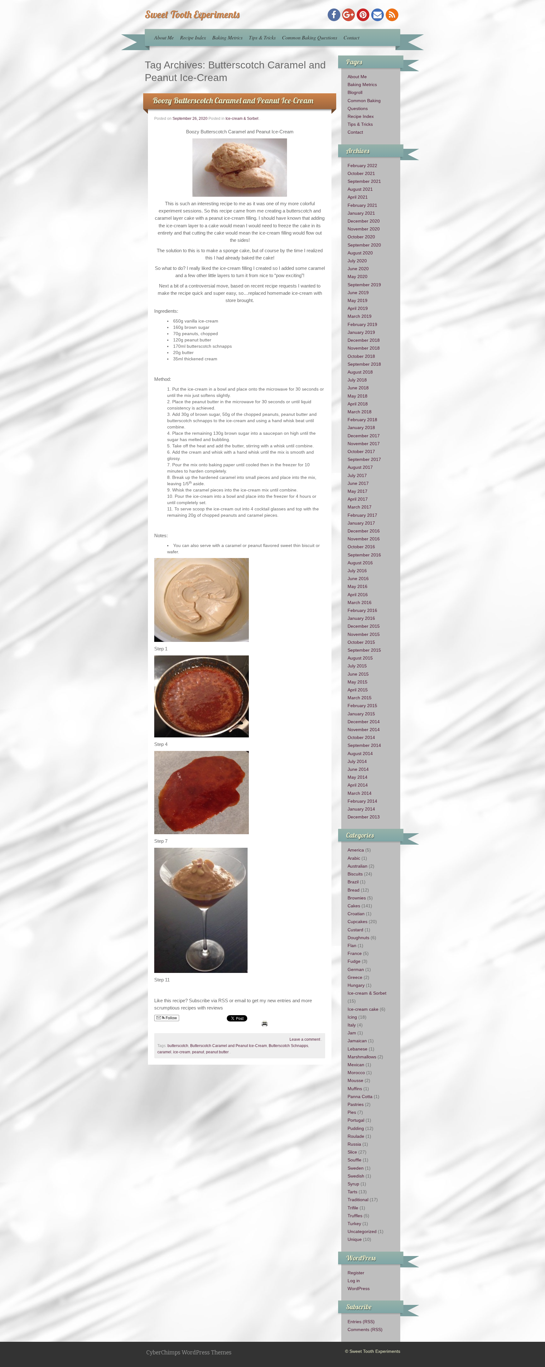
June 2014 (358, 769)
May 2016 (357, 586)
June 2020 (358, 268)
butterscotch (177, 1046)
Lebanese (357, 1048)
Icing (352, 1017)
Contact (351, 37)
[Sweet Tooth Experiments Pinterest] (363, 15)
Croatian (356, 913)
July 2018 (357, 379)
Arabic (354, 858)
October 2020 (361, 236)
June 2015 (358, 674)
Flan (352, 945)
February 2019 (362, 324)
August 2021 (360, 189)
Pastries (356, 1104)
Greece (355, 977)
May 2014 (357, 777)
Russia (354, 1144)
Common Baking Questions (309, 37)
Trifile (353, 1207)
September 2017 (364, 459)
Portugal (356, 1120)
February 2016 (362, 610)
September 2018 (364, 364)
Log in (354, 1280)
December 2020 (364, 221)
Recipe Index (193, 37)
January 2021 (361, 213)
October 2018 (361, 356)
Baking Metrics (227, 37)
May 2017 (357, 491)
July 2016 (357, 570)
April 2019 (358, 308)
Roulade (356, 1136)
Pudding (356, 1128)
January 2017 (361, 523)
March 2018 (360, 411)
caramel (164, 1052)
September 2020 (364, 244)
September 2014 (364, 745)
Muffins (355, 1088)
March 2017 (360, 506)
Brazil (353, 881)
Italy (352, 1024)
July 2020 (357, 260)
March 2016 (360, 602)
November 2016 (364, 538)
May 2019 (357, 300)
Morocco (356, 1072)
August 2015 (360, 657)
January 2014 (361, 808)
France (355, 953)
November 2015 (364, 634)
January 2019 (361, 332)
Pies (352, 1112)
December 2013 (364, 816)
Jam (352, 1032)
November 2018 (364, 348)
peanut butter (217, 1052)
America (356, 849)
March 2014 (360, 793)
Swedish (356, 1175)
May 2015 (357, 681)
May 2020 (357, 276)
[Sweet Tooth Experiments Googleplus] (348, 15)
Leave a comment (305, 1039)
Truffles (355, 1215)
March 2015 (360, 697)
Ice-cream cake (363, 1009)
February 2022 (362, 165)
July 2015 (357, 665)
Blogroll (355, 92)
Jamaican (357, 1040)
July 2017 (357, 475)
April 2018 (358, 403)
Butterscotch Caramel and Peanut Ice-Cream (228, 1046)
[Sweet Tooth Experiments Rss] (392, 15)
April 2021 (358, 197)
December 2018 (364, 340)
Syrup (353, 1183)
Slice (352, 1152)
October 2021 (361, 173)
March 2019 (360, 316)
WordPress (359, 1288)
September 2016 (364, 554)
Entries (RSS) (361, 1321)
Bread (354, 890)
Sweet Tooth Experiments (192, 14)
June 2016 (358, 578)
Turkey (354, 1223)
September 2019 (364, 284)
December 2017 (364, 435)
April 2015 (358, 689)
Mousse (355, 1080)
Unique (355, 1239)
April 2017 (358, 499)
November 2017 (364, 443)
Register (356, 1272)
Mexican (356, 1064)
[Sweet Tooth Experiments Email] (377, 15)
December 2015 (364, 626)
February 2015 (362, 705)
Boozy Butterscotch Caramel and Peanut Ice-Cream (233, 100)
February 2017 (362, 515)
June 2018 (358, 387)
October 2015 (361, 642)
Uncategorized (362, 1231)
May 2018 (357, 395)
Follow (171, 1018)
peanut (198, 1052)
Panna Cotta (360, 1096)
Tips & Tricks (262, 37)
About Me (164, 37)
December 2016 (364, 530)
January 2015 (361, 713)
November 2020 (364, 228)
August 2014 (360, 753)
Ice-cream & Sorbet (242, 118)
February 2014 (362, 801)
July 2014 (357, 761)
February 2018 (362, 419)
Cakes (354, 905)
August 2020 (360, 252)
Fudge (354, 961)
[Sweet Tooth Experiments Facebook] (334, 15)
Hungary (356, 985)
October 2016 (361, 546)
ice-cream (181, 1052)
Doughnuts (358, 937)
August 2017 (360, 467)
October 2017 (361, 451)
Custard (355, 929)
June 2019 (358, 292)
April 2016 (358, 594)
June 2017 (358, 483)
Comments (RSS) (365, 1329)
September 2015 (364, 650)
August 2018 (360, 372)
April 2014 (358, 785)
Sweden (356, 1168)
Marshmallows (362, 1056)
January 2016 (361, 618)
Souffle (354, 1159)
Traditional (358, 1199)
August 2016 (360, 562)
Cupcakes (357, 921)
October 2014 (361, 737)
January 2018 (361, 427)
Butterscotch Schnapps (288, 1046)
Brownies (357, 897)
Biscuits (355, 873)
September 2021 (364, 181)
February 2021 (362, 205)
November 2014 (364, 729)
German (356, 969)
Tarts (352, 1191)
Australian (357, 866)
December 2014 (364, 721)
